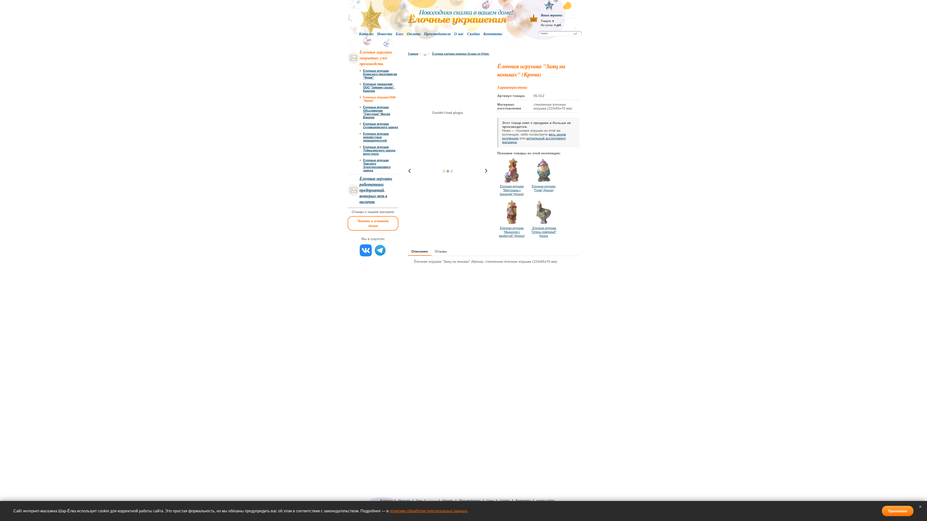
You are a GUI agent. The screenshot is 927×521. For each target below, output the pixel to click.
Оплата (414, 34)
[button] (444, 171)
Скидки (473, 34)
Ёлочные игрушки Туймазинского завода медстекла (379, 150)
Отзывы (441, 251)
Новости (384, 34)
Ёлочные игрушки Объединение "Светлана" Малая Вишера (376, 112)
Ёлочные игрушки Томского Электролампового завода (377, 165)
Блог (399, 34)
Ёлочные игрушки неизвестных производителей (376, 137)
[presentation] (409, 171)
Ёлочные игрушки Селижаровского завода (380, 125)
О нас (459, 34)
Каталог (366, 34)
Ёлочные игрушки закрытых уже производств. (375, 58)
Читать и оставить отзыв (373, 223)
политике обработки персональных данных (428, 511)
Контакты (492, 34)
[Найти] (575, 34)
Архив (432, 500)
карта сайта (545, 500)
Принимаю (897, 511)
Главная (413, 54)
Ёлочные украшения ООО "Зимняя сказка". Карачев (379, 87)
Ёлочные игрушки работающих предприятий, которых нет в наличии (375, 190)
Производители (437, 34)
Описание (419, 251)
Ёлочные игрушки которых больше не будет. (460, 54)
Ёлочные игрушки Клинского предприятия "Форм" (380, 74)
